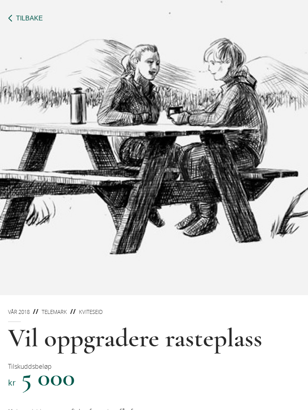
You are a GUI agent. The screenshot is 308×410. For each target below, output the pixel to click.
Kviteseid (91, 312)
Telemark (54, 312)
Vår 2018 (19, 312)
